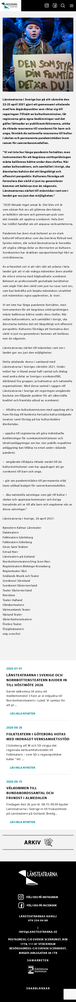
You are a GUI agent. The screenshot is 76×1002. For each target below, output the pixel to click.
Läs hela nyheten (22, 713)
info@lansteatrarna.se (38, 931)
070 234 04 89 (38, 920)
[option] (38, 969)
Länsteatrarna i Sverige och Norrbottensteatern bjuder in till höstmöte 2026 (36, 680)
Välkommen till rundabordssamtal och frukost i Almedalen (30, 793)
